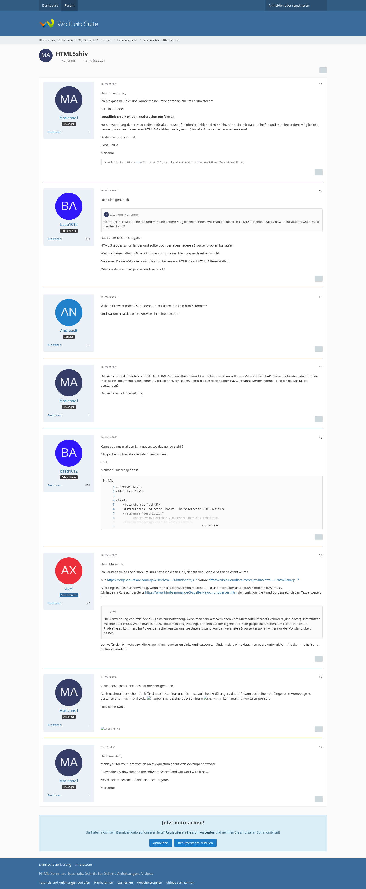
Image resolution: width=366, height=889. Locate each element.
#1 (321, 84)
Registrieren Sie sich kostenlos (190, 832)
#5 (321, 437)
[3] (109, 496)
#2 (321, 191)
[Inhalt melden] (319, 172)
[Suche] (319, 5)
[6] (109, 509)
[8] (109, 518)
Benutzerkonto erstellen (195, 843)
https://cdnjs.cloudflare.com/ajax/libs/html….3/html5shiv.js (150, 580)
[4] (109, 500)
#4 (321, 367)
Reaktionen (54, 132)
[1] (109, 487)
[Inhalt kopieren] (317, 480)
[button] (311, 480)
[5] (109, 504)
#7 (321, 677)
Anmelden (160, 843)
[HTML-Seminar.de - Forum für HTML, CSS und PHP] (183, 23)
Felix (138, 162)
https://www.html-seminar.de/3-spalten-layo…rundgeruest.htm (191, 592)
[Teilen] (323, 70)
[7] (109, 513)
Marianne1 (69, 60)
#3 (321, 297)
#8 (321, 747)
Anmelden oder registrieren (289, 5)
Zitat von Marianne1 (125, 214)
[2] (109, 491)
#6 (321, 555)
